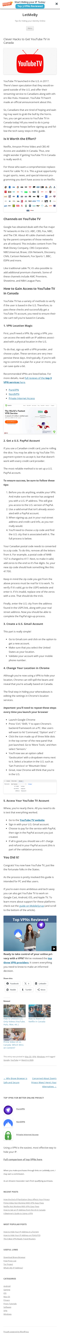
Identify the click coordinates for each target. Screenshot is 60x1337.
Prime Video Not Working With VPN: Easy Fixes (23, 1203)
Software (7, 1307)
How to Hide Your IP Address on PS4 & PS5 (21, 1235)
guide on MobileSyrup (31, 905)
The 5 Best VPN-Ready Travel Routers (19, 1238)
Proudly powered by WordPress (16, 1331)
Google (6, 1060)
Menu (30, 28)
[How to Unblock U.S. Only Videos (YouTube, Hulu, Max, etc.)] (14, 1011)
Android (6, 1286)
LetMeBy (30, 15)
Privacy (6, 1300)
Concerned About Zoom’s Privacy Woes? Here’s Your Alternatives (44, 1082)
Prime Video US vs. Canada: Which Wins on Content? (13, 1045)
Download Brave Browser (14, 1257)
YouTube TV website (32, 820)
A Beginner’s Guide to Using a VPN (18, 1213)
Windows (41, 1056)
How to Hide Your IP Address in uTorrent (21, 1231)
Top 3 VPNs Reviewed (30, 6)
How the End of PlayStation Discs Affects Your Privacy (26, 1199)
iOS (4, 1293)
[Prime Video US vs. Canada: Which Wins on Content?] (14, 1034)
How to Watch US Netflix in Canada (37, 1020)
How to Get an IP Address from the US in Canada (24, 1210)
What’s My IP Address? (13, 1267)
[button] (30, 4)
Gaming (6, 1289)
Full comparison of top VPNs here (22, 1159)
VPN (34, 1056)
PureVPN (14, 389)
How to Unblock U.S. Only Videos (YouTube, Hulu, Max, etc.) (14, 1021)
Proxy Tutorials (10, 1303)
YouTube (14, 1060)
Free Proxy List (9, 1260)
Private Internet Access (22, 398)
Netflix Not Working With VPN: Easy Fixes (21, 1206)
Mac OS (28, 1056)
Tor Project (8, 1264)
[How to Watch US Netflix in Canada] (40, 1011)
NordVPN (14, 394)
